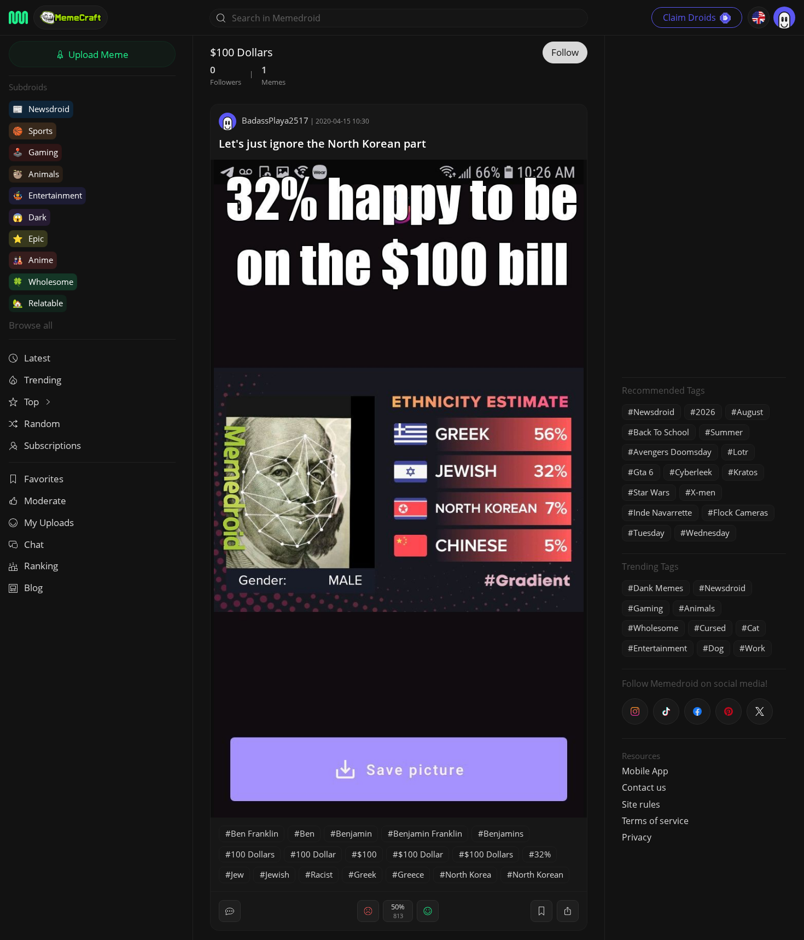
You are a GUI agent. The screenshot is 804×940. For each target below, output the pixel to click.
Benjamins (503, 833)
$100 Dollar (420, 854)
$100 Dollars (488, 854)
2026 (705, 411)
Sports (33, 130)
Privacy (636, 837)
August (750, 411)
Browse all (31, 325)
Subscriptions (52, 445)
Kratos (745, 471)
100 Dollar (316, 854)
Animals (36, 173)
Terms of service (655, 821)
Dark (29, 217)
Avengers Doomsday (672, 451)
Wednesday (708, 532)
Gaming (35, 152)
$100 (367, 854)
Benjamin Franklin (427, 833)
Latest (37, 358)
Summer (726, 432)
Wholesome (43, 281)
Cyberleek (693, 471)
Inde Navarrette (662, 512)
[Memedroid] (18, 17)
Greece (411, 874)
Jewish (277, 874)
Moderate (45, 500)
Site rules (641, 804)
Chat (34, 544)
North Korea (468, 874)
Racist (322, 874)
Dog (716, 648)
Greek (365, 874)
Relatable (38, 302)
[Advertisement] (704, 205)
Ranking (41, 565)
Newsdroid (41, 108)
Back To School (661, 432)
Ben (307, 833)
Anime (33, 259)
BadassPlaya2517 (275, 120)
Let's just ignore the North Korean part (322, 143)
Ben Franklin (254, 833)
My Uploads (49, 522)
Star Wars (651, 492)
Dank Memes (658, 587)
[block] (568, 911)
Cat (753, 627)
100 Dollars (253, 854)
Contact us (644, 787)
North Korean (537, 874)
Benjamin (354, 833)
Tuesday (649, 532)
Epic (28, 238)
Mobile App (645, 771)
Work (755, 648)
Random (42, 423)
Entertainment (47, 195)
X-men (703, 492)
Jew (237, 874)
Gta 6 (643, 471)
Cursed (713, 627)
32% (542, 854)
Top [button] (32, 401)
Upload (97, 54)
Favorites (43, 478)
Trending (42, 379)
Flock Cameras (740, 512)
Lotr (740, 451)
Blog (33, 587)
